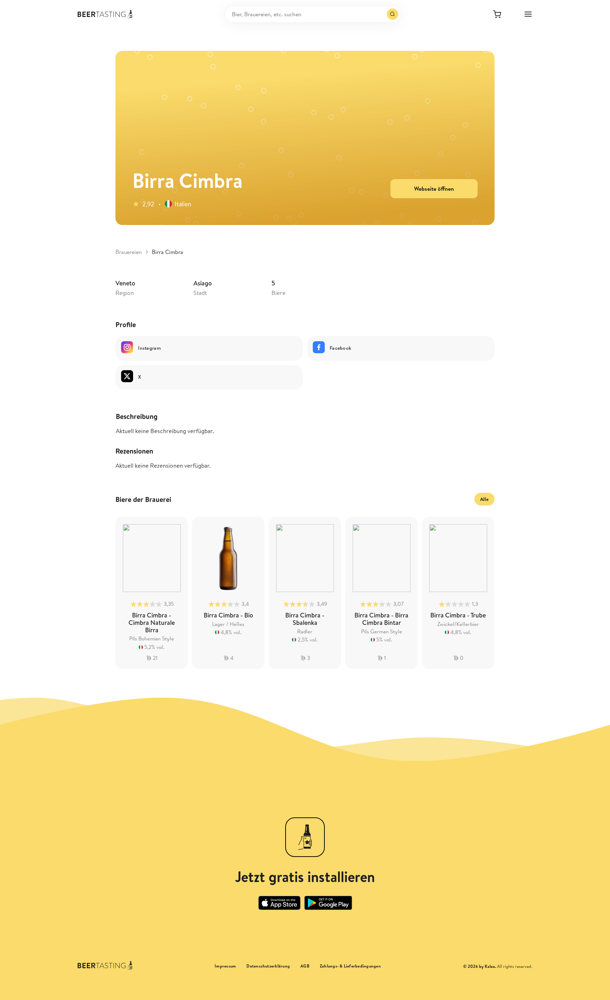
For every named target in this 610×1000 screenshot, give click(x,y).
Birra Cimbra (167, 252)
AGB (304, 966)
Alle (484, 499)
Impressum (225, 966)
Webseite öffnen (434, 189)
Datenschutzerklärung (268, 966)
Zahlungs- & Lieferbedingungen (350, 966)
